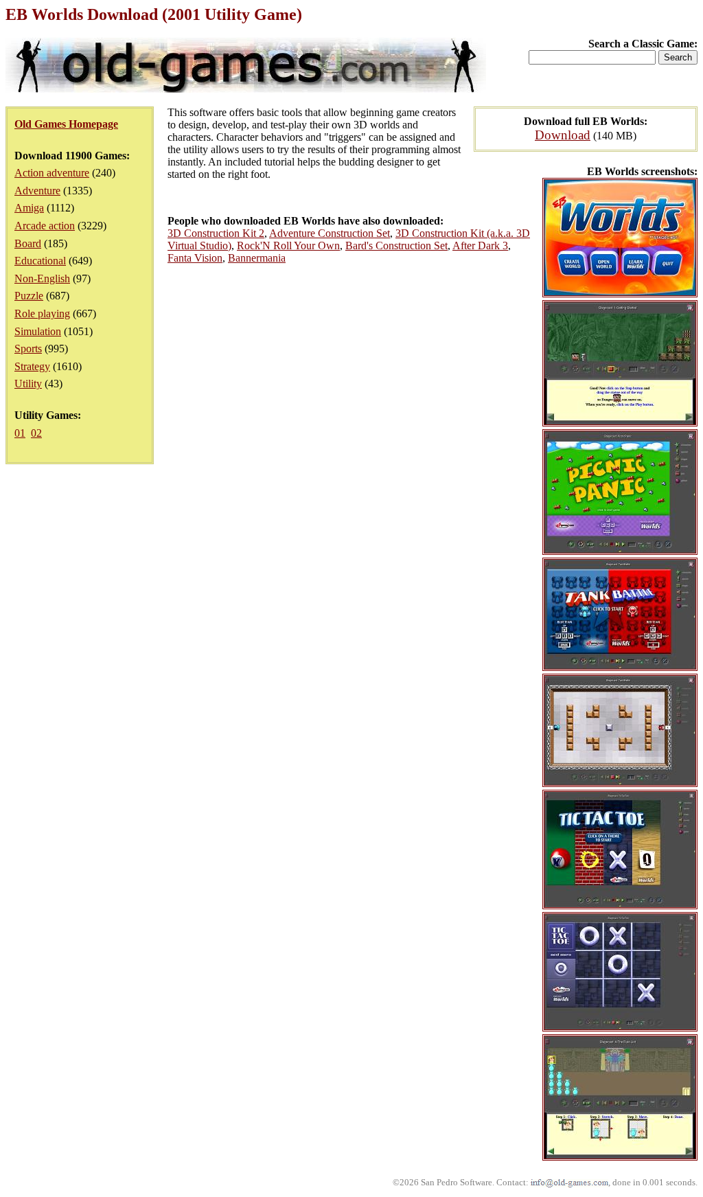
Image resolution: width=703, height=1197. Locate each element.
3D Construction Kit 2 (216, 233)
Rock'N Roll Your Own (288, 245)
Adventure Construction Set (329, 233)
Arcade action (44, 225)
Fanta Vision (195, 258)
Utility (28, 383)
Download (562, 135)
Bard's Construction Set (396, 245)
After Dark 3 (480, 245)
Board (27, 243)
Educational (40, 260)
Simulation (37, 331)
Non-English (42, 278)
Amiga (29, 208)
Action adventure (51, 173)
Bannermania (257, 258)
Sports (28, 348)
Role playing (42, 313)
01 (19, 433)
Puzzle (28, 295)
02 (36, 433)
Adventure (37, 190)
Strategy (32, 366)
